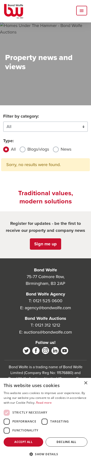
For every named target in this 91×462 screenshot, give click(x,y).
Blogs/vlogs (38, 149)
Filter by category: (21, 116)
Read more (44, 403)
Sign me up (45, 244)
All (13, 149)
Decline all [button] (66, 442)
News (66, 149)
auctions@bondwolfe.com (48, 332)
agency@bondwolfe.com (48, 308)
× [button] (85, 383)
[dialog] (45, 420)
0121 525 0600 (47, 301)
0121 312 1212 (47, 325)
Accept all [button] (23, 442)
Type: (8, 141)
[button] (45, 454)
